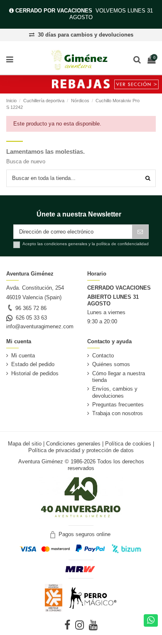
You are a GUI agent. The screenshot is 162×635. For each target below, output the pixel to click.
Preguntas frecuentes (118, 404)
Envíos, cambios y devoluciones (114, 392)
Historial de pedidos (35, 373)
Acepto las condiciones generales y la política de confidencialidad (85, 243)
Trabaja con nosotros (117, 413)
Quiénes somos (111, 364)
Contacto (103, 355)
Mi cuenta (23, 355)
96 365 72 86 (30, 308)
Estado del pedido (32, 364)
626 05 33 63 (29, 318)
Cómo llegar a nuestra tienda (118, 376)
